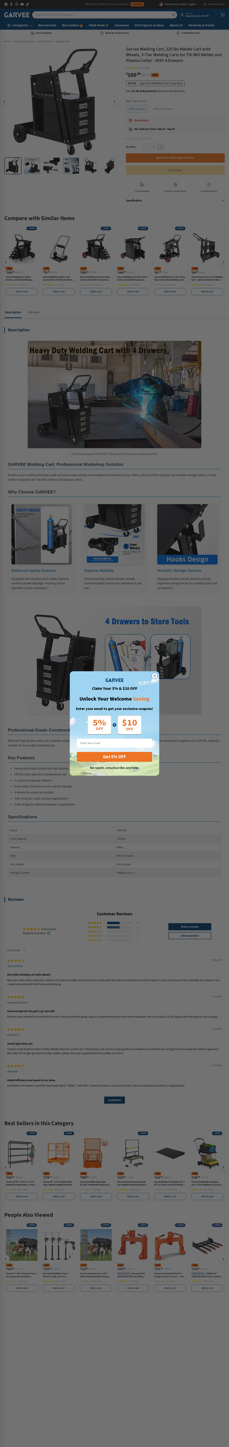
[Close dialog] (155, 676)
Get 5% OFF (114, 757)
